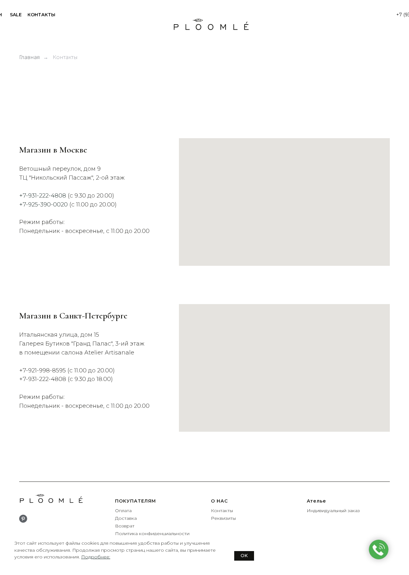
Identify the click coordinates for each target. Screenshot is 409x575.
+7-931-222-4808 (43, 195)
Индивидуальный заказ (333, 510)
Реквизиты (223, 518)
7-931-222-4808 (44, 379)
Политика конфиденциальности (152, 533)
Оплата (123, 510)
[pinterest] (23, 519)
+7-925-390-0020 (43, 204)
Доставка (126, 518)
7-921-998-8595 (44, 370)
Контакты (65, 57)
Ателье (316, 501)
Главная (29, 57)
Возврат (125, 526)
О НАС (219, 501)
